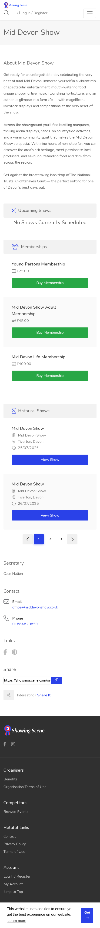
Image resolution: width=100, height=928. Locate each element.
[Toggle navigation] (89, 13)
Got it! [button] (87, 915)
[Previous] (28, 539)
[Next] (72, 539)
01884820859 (25, 624)
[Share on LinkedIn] (39, 695)
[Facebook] (5, 652)
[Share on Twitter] (29, 695)
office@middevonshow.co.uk (35, 607)
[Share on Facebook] (18, 695)
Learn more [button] (16, 921)
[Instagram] (13, 744)
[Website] (14, 652)
